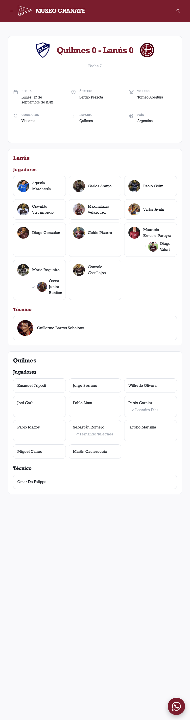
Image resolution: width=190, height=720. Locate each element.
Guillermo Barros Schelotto (60, 328)
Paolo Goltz (153, 186)
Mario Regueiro (46, 269)
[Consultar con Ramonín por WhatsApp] (176, 706)
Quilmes (86, 121)
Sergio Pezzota (91, 97)
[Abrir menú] (12, 11)
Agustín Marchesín (41, 186)
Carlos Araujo (100, 186)
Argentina (145, 121)
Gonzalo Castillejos (97, 269)
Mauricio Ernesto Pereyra (157, 232)
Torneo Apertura (150, 97)
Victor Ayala (153, 209)
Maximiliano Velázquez (98, 209)
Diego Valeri (165, 246)
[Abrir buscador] (178, 11)
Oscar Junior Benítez (55, 286)
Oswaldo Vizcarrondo (43, 209)
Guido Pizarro (100, 232)
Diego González (46, 232)
